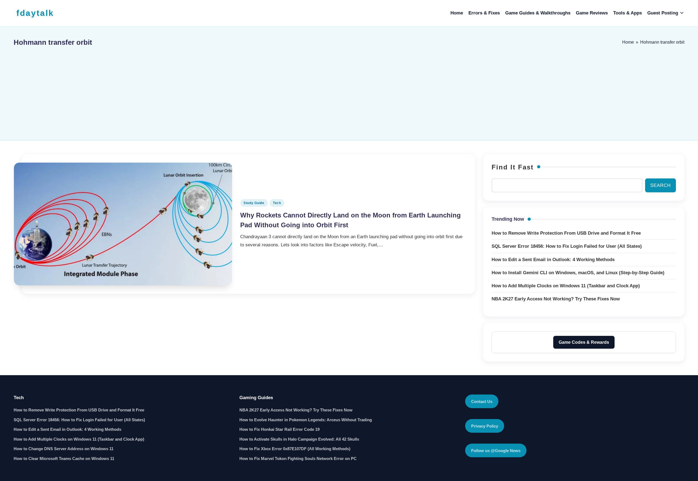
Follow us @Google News (496, 450)
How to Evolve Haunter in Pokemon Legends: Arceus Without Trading (305, 419)
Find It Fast (513, 167)
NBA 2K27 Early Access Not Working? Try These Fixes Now (296, 410)
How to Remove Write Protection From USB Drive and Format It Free (79, 410)
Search (660, 185)
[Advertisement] (349, 91)
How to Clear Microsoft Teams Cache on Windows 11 (64, 458)
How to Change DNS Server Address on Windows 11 (63, 448)
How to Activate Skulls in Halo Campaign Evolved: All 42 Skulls (299, 439)
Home (628, 42)
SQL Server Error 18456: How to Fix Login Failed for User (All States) (79, 419)
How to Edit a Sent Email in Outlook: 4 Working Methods (67, 429)
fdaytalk (35, 12)
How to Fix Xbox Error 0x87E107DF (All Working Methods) (294, 448)
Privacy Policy (484, 426)
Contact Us (481, 401)
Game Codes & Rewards (584, 342)
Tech (277, 203)
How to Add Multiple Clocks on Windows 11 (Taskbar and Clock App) (79, 439)
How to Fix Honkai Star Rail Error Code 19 (279, 429)
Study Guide (253, 203)
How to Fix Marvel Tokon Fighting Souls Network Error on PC (298, 458)
